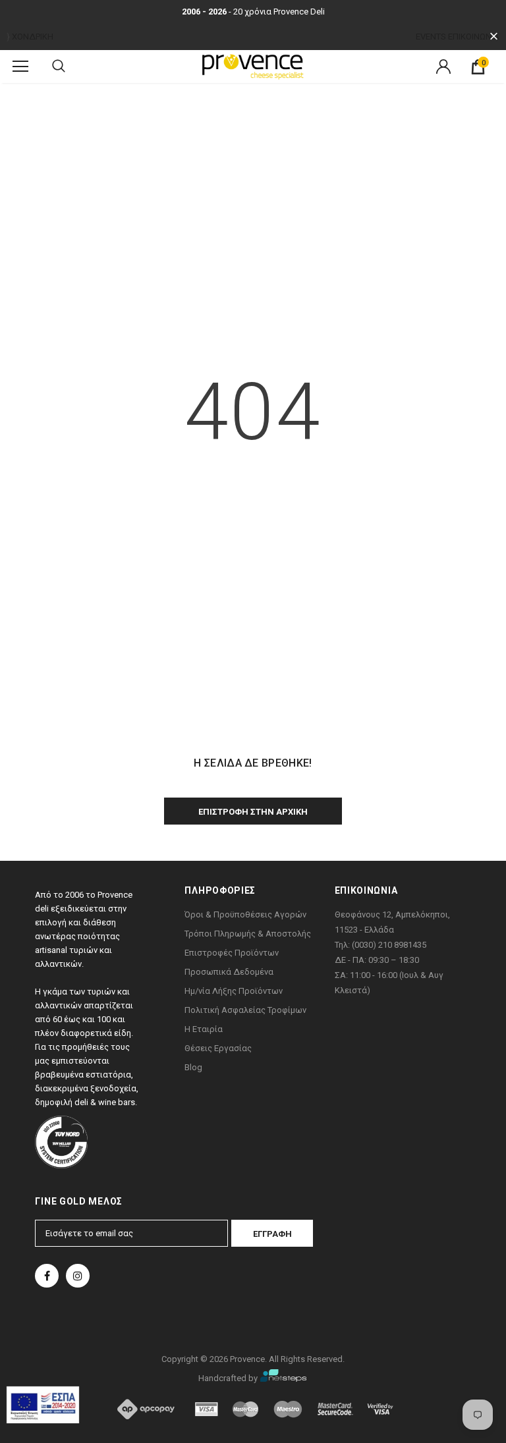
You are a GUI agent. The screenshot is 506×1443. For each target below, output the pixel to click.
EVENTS (431, 36)
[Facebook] (47, 1276)
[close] (493, 36)
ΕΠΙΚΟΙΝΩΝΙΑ (473, 36)
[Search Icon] (58, 66)
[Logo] (253, 66)
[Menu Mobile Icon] (20, 66)
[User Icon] (443, 66)
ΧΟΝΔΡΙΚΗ (32, 36)
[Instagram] (78, 1276)
